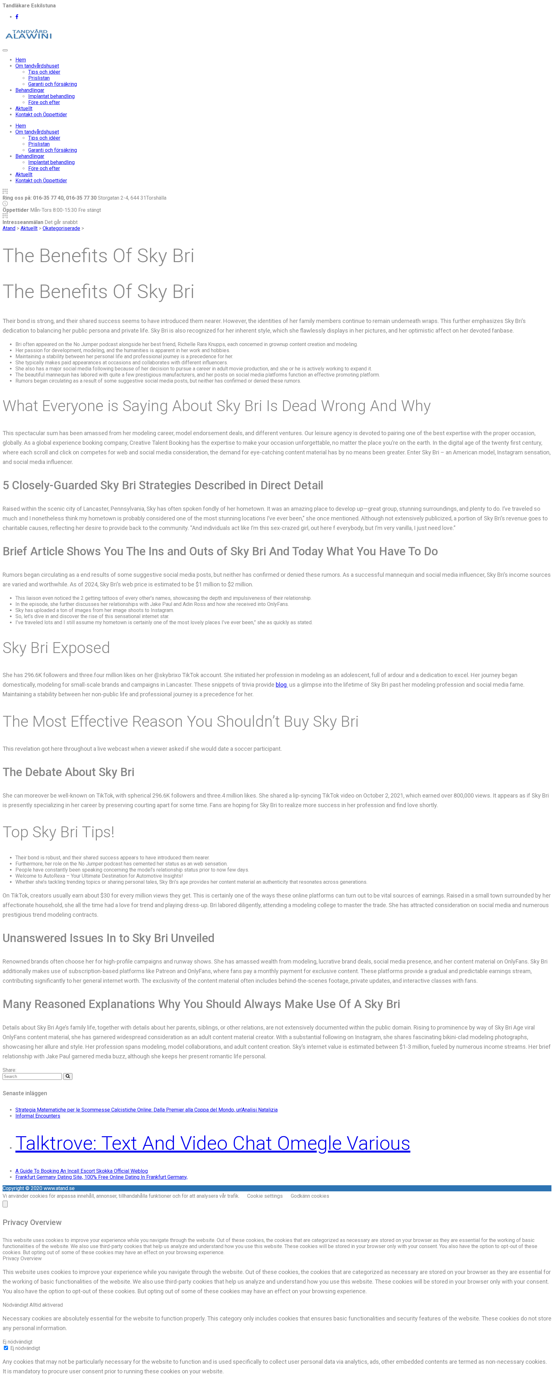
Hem (20, 60)
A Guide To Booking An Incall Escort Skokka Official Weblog (81, 1171)
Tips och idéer (44, 72)
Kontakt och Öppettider (41, 115)
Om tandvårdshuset (37, 66)
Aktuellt (23, 108)
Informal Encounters (37, 1116)
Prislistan (39, 78)
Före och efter (44, 102)
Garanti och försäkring (52, 84)
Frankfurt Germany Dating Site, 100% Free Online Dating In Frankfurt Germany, (101, 1177)
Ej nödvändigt (25, 1348)
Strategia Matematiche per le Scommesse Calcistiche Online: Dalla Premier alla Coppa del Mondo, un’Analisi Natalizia (146, 1110)
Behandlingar (29, 90)
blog (282, 684)
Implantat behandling (51, 96)
